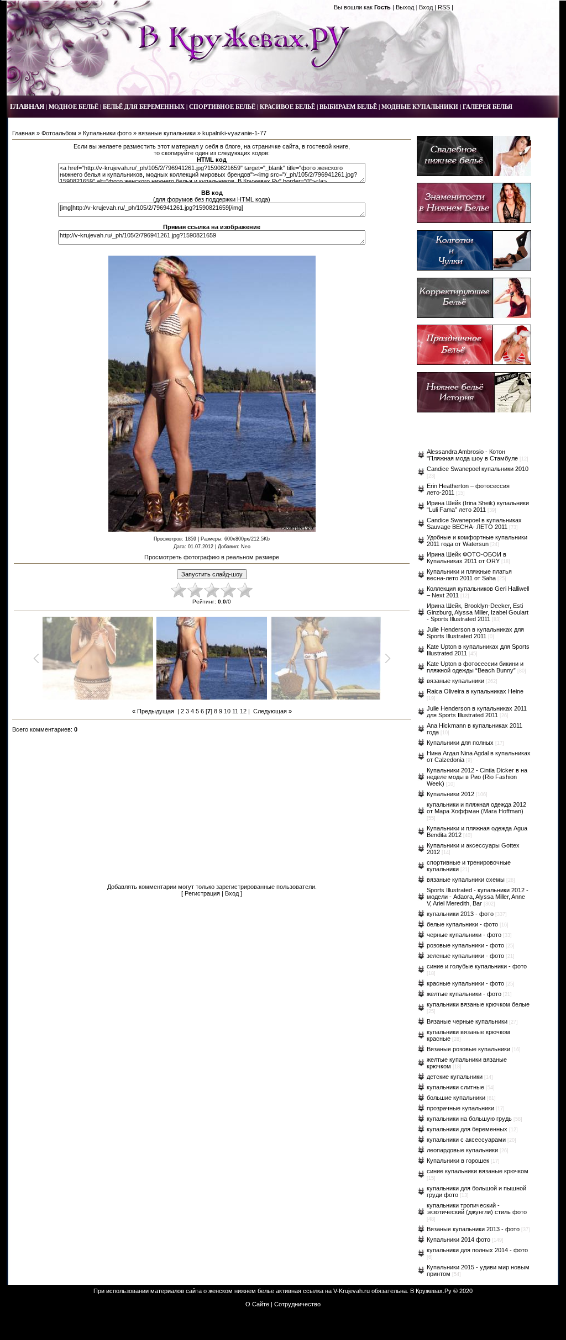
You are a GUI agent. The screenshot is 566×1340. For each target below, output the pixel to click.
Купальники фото (107, 133)
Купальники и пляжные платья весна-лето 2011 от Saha (469, 574)
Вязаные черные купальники (467, 1021)
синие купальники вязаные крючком (477, 1171)
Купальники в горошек (458, 1160)
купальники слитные (455, 1087)
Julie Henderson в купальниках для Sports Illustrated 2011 (475, 632)
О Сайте (257, 1304)
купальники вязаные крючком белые (478, 1004)
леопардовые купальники (462, 1150)
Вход (426, 7)
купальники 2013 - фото (460, 913)
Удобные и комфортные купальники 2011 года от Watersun (477, 540)
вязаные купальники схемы (466, 879)
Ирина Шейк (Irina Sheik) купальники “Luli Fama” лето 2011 (478, 506)
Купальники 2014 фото (458, 1239)
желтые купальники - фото (464, 994)
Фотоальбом (58, 133)
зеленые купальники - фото (465, 955)
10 (227, 711)
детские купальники (455, 1076)
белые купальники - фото (462, 924)
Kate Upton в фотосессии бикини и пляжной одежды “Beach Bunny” (475, 667)
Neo (245, 546)
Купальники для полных (460, 742)
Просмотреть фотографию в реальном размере (211, 557)
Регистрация (202, 893)
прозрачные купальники (460, 1108)
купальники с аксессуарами (466, 1139)
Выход (405, 7)
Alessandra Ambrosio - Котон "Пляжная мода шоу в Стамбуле (472, 455)
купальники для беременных (467, 1129)
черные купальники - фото (464, 934)
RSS (444, 7)
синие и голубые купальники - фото (477, 966)
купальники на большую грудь (469, 1118)
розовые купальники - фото (465, 945)
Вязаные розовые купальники (468, 1049)
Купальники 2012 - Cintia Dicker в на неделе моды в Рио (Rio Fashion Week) (477, 777)
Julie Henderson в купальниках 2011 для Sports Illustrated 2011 (477, 711)
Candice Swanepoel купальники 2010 (477, 468)
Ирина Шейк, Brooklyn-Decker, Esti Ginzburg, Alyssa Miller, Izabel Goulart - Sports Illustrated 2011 (477, 612)
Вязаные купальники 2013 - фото (473, 1229)
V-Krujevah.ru (351, 1291)
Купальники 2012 (450, 794)
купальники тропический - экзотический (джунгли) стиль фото (477, 1208)
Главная (23, 133)
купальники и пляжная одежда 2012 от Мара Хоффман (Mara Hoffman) (476, 807)
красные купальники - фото (465, 983)
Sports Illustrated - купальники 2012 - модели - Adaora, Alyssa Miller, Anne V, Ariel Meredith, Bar (477, 897)
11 (235, 711)
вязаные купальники (167, 133)
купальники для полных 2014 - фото (477, 1250)
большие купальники (456, 1097)
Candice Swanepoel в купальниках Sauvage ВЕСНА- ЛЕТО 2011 (474, 523)
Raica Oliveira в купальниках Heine (475, 691)
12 (243, 711)
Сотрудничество (297, 1304)
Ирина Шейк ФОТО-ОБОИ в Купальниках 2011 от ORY (466, 557)
